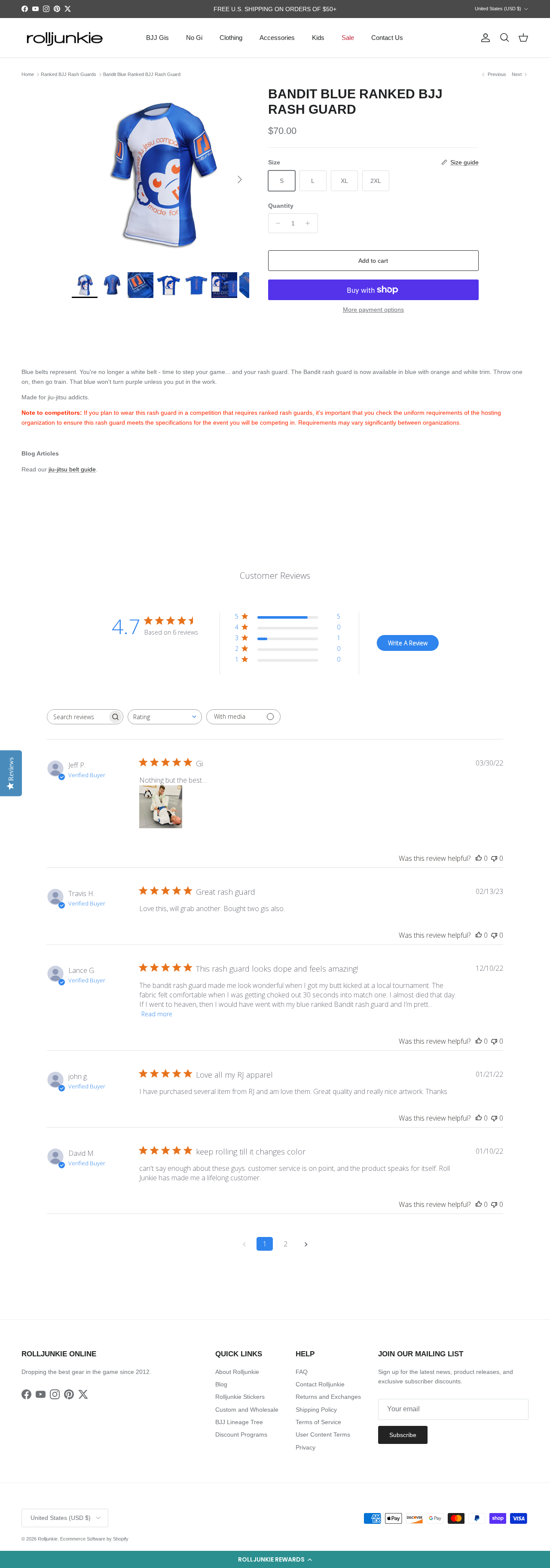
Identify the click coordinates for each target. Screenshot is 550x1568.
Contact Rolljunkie (320, 1384)
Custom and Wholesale (246, 1409)
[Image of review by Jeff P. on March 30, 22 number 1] (160, 806)
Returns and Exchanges (328, 1396)
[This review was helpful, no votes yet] (479, 858)
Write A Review (408, 643)
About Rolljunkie (237, 1371)
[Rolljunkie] (64, 38)
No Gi (194, 37)
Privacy (305, 1447)
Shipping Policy (316, 1409)
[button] (275, 1559)
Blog (221, 1384)
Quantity (280, 205)
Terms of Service (318, 1422)
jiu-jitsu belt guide (72, 469)
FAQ (302, 1371)
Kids (318, 37)
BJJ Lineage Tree (239, 1422)
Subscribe (402, 1434)
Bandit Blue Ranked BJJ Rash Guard (141, 74)
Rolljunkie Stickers (240, 1396)
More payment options (373, 309)
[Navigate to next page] (306, 1244)
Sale (348, 37)
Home (27, 74)
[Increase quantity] (310, 223)
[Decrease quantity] (276, 223)
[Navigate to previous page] (244, 1244)
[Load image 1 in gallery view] (160, 175)
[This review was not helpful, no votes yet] (494, 858)
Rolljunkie (48, 1538)
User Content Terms (323, 1434)
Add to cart (373, 260)
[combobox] (165, 716)
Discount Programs (241, 1434)
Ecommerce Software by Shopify (94, 1538)
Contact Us (387, 37)
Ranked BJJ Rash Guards (68, 74)
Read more (156, 1014)
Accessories (277, 37)
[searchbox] (77, 717)
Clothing (231, 37)
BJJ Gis (157, 37)
